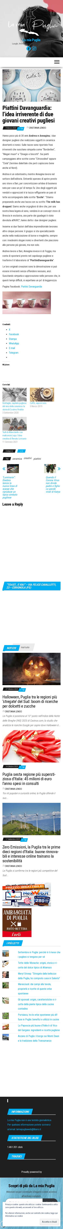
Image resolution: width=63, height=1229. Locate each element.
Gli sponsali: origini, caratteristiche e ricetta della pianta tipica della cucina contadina (37, 1004)
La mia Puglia (31, 40)
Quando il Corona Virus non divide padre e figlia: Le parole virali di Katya (53, 484)
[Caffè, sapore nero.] (42, 394)
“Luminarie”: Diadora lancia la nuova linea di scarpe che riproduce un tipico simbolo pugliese (9, 487)
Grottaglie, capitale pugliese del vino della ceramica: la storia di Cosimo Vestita (14, 406)
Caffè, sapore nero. (38, 403)
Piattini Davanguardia (31, 286)
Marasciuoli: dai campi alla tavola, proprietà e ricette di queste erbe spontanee (35, 989)
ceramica (17, 458)
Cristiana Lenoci (37, 128)
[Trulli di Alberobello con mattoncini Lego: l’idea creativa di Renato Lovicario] (14, 424)
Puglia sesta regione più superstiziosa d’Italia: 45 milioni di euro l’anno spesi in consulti (29, 779)
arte (21, 451)
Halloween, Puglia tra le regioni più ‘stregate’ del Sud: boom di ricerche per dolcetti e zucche (30, 702)
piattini (37, 458)
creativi (28, 458)
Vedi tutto (25, 647)
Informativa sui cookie (14, 1216)
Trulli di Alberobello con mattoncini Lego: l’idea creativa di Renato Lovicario (14, 435)
